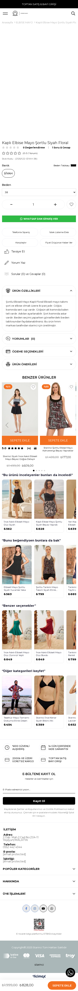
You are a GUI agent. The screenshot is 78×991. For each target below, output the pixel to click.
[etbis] (39, 925)
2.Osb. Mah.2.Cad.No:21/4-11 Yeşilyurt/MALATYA (21, 839)
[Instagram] (35, 908)
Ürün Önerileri (24, 364)
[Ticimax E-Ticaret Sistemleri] (39, 977)
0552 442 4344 (12, 847)
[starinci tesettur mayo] (20, 13)
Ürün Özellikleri (26, 290)
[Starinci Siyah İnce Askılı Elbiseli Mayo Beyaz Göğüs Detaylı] (20, 409)
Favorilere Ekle (33, 387)
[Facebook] (26, 908)
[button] (33, 470)
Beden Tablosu (61, 165)
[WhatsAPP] (52, 908)
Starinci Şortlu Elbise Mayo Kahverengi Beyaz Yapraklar (58, 449)
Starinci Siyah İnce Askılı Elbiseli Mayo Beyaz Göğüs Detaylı (20, 457)
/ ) (32, 153)
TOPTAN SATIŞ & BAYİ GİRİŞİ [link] (39, 4)
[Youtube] (43, 908)
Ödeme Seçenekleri (27, 351)
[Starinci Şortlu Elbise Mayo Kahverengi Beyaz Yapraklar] (58, 409)
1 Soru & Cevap (61, 147)
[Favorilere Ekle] (71, 204)
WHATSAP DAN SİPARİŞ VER (40, 218)
